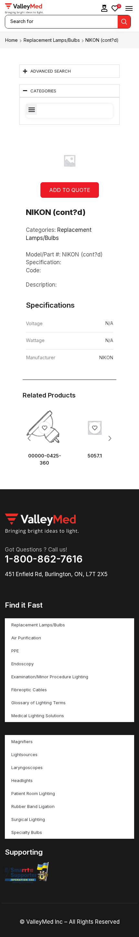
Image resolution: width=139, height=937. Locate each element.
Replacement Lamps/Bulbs (52, 40)
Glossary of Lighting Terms (38, 702)
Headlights (22, 780)
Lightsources (24, 754)
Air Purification (26, 637)
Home (11, 40)
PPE (15, 650)
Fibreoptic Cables (29, 689)
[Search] (124, 21)
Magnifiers (22, 741)
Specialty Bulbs (26, 832)
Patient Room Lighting (33, 793)
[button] (104, 8)
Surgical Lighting (28, 819)
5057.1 (95, 456)
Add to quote (69, 190)
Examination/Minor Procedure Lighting (49, 676)
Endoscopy (22, 663)
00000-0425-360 (44, 459)
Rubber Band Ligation (33, 806)
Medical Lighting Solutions (37, 715)
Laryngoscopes (27, 767)
